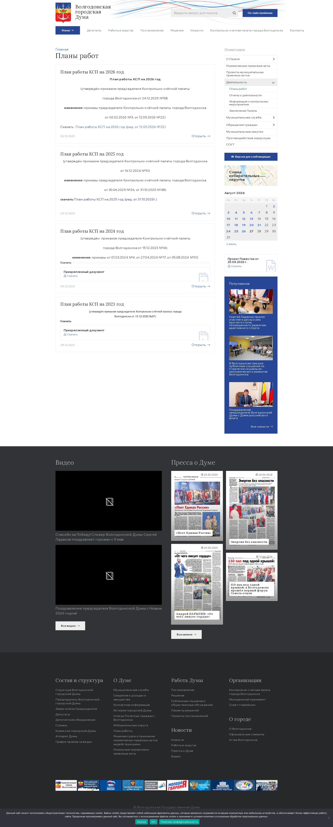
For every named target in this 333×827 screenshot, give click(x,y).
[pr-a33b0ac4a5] (200, 785)
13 (251, 219)
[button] (72, 30)
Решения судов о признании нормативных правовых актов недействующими (135, 740)
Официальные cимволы (246, 734)
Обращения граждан (241, 125)
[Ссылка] (251, 175)
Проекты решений (185, 710)
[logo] (63, 13)
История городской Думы (132, 710)
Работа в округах (184, 745)
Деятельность (236, 82)
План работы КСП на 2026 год (92, 72)
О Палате (233, 59)
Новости (177, 740)
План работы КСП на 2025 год (92, 154)
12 (244, 219)
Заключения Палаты (243, 110)
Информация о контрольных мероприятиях (248, 103)
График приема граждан (74, 741)
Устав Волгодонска (243, 740)
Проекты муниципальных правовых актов (245, 73)
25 (236, 231)
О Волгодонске (240, 728)
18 (236, 225)
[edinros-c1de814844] (110, 785)
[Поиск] (234, 13)
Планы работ (238, 89)
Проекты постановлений (189, 716)
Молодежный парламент (247, 699)
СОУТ (230, 144)
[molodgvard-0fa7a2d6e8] (177, 785)
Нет (153, 821)
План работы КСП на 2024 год (92, 231)
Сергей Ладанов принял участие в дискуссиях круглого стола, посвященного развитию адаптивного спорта (247, 322)
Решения (177, 695)
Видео (176, 756)
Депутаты (63, 714)
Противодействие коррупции (248, 138)
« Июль (231, 244)
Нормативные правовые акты (248, 65)
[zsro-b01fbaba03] (267, 785)
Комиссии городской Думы (76, 731)
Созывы (61, 725)
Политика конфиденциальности (179, 821)
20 (251, 225)
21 (259, 225)
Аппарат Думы (66, 736)
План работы (123, 731)
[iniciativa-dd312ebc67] (155, 785)
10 (228, 219)
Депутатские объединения (75, 719)
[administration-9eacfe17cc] (66, 785)
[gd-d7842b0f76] (133, 785)
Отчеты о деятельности (245, 95)
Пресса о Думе (182, 750)
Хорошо (141, 821)
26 (244, 231)
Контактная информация (131, 705)
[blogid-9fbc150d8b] (88, 785)
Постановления (182, 690)
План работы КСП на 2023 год (92, 304)
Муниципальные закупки (244, 131)
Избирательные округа (130, 725)
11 (236, 219)
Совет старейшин (242, 705)
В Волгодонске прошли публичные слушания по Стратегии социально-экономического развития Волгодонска (248, 368)
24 (228, 231)
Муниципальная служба (244, 117)
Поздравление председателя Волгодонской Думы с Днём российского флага (250, 414)
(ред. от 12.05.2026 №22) (121, 127)
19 (244, 225)
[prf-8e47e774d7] (222, 785)
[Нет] (328, 818)
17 (228, 225)
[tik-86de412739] (244, 785)
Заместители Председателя (76, 708)
